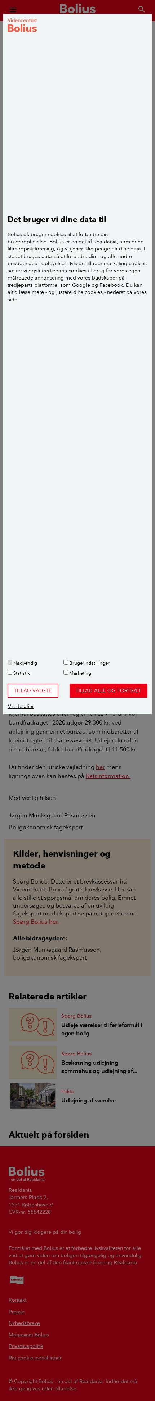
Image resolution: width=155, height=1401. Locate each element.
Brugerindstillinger (89, 663)
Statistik (21, 673)
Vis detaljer (21, 706)
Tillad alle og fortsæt (108, 690)
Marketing (79, 673)
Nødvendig (24, 663)
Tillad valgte (33, 690)
